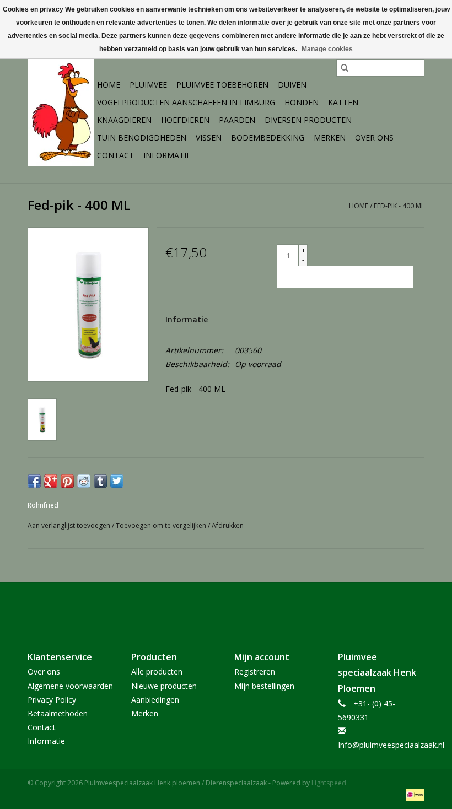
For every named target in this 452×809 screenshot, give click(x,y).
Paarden (237, 120)
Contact (115, 155)
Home (108, 84)
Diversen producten (308, 120)
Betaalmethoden (58, 713)
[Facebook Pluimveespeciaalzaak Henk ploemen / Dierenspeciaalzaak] (226, 607)
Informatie (167, 155)
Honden (301, 102)
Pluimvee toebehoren (222, 84)
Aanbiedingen (155, 699)
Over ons (374, 137)
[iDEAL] (413, 794)
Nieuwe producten (164, 686)
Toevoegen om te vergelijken (162, 525)
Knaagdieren (124, 120)
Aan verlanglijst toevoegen (70, 525)
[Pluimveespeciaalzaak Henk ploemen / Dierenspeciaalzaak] (61, 111)
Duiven (292, 84)
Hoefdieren (185, 120)
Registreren (254, 671)
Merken (330, 137)
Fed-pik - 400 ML (399, 206)
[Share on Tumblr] (100, 481)
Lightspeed (328, 783)
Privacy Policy (52, 699)
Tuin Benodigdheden (141, 137)
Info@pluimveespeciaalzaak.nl (391, 745)
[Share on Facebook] (34, 481)
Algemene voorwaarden (70, 686)
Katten (343, 102)
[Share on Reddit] (83, 481)
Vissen (209, 137)
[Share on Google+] (50, 481)
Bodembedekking (267, 137)
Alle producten (156, 671)
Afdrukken (228, 525)
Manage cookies (327, 49)
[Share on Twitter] (116, 481)
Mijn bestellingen (264, 686)
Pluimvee (148, 84)
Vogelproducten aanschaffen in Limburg (186, 102)
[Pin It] (67, 481)
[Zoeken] (344, 68)
